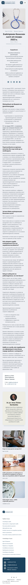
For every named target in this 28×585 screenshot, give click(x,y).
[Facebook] (8, 82)
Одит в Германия (6, 541)
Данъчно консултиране (8, 543)
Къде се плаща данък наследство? (12, 449)
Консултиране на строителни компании (12, 554)
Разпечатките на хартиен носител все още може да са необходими (14, 57)
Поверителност (10, 579)
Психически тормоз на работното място (12, 534)
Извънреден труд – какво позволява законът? (10, 500)
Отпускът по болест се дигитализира (14, 53)
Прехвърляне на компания (8, 550)
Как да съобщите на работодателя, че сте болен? (14, 69)
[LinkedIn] (14, 82)
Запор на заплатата (7, 532)
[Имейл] (20, 82)
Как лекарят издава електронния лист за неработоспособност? (14, 65)
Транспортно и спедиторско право (10, 523)
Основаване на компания (8, 548)
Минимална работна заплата (9, 526)
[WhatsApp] (17, 82)
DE (21, 2)
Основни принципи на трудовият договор (12, 530)
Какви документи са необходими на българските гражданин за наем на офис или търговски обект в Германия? (14, 474)
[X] (11, 82)
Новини (15, 41)
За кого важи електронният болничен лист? (14, 61)
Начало (11, 41)
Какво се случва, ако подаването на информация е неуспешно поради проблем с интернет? (14, 74)
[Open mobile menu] (25, 2)
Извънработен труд (7, 528)
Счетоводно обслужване (8, 552)
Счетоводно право (7, 521)
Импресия (19, 579)
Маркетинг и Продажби (8, 545)
